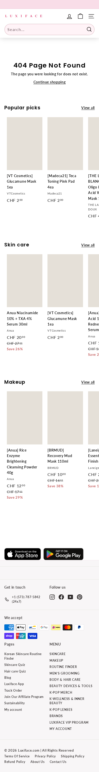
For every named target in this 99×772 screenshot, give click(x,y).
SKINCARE (58, 654)
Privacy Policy (45, 756)
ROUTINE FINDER (63, 667)
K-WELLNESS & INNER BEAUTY (67, 701)
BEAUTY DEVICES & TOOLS (71, 686)
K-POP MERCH (61, 692)
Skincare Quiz (14, 665)
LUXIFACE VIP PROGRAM (69, 722)
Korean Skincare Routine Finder (23, 656)
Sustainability (14, 703)
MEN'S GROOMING (65, 673)
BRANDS (56, 716)
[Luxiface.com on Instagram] (52, 597)
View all (88, 108)
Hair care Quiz (15, 671)
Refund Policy (14, 762)
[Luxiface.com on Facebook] (61, 597)
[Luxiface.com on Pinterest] (79, 597)
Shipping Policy (73, 756)
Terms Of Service (17, 756)
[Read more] (80, 16)
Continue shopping (50, 82)
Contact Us (58, 762)
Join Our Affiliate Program (24, 697)
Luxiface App (14, 684)
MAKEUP (56, 660)
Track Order (13, 690)
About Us (37, 762)
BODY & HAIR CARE (65, 680)
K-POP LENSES (61, 710)
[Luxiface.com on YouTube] (70, 597)
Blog (7, 678)
